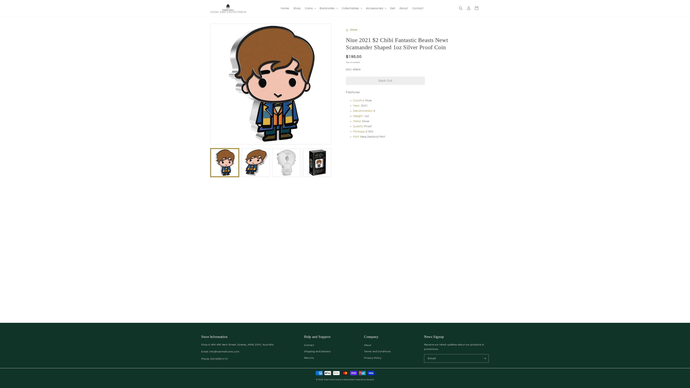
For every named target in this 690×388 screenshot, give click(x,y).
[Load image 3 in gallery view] (286, 162)
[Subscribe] (485, 358)
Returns (309, 358)
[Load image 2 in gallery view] (255, 162)
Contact (309, 345)
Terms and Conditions (377, 351)
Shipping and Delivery (317, 351)
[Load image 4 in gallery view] (317, 162)
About (367, 345)
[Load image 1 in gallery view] (224, 162)
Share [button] (353, 30)
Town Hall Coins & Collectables (339, 380)
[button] (310, 8)
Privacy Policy (372, 358)
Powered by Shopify (364, 380)
